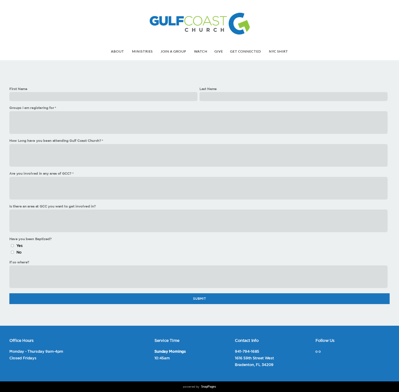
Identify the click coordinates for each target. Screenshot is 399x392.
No (19, 252)
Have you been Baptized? (30, 239)
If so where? (19, 262)
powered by (199, 386)
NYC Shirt (278, 51)
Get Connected (246, 51)
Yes (19, 245)
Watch (200, 51)
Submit (199, 298)
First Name (18, 89)
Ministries (143, 51)
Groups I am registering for (31, 108)
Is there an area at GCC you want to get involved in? (52, 206)
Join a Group (174, 51)
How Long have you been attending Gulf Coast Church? (55, 140)
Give (218, 51)
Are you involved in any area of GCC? (40, 173)
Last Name (208, 89)
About (118, 51)
